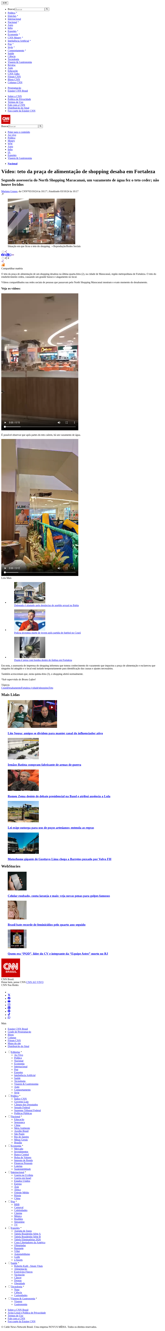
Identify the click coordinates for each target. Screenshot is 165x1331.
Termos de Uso (15, 102)
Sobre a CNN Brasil (18, 1309)
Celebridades (20, 1210)
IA (9, 152)
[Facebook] (9, 998)
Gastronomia (20, 1304)
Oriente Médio (21, 1192)
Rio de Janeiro (21, 1136)
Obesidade (19, 1283)
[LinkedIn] (9, 1008)
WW (10, 143)
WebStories (10, 866)
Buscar (11, 9)
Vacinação (19, 1274)
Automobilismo (22, 1254)
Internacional (14, 19)
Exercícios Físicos (23, 1271)
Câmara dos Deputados (26, 1104)
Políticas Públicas (23, 1113)
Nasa (16, 1289)
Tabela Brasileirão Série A (27, 1233)
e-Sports (18, 1260)
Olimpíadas (20, 1245)
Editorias (15, 1052)
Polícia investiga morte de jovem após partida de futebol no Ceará (47, 632)
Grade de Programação (19, 1031)
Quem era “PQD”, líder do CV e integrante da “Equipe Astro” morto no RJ (58, 953)
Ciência (11, 56)
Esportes (12, 31)
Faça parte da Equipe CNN (21, 110)
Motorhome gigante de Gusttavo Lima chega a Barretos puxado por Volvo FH (59, 859)
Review (12, 65)
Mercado (18, 1148)
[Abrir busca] (47, 9)
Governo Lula (21, 1101)
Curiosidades (20, 1295)
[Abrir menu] (4, 3)
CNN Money (14, 37)
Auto (10, 68)
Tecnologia (13, 59)
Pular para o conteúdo (19, 132)
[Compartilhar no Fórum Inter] (3, 265)
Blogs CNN (14, 79)
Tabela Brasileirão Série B (27, 1236)
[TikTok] (9, 1014)
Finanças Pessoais (23, 1163)
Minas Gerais (21, 1139)
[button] (82, 220)
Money (11, 140)
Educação (13, 70)
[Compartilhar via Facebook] (2, 255)
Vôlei (17, 1251)
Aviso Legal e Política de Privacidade (27, 1312)
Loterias (18, 1166)
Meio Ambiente (22, 1128)
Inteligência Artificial (18, 40)
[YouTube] (9, 1001)
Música (18, 1216)
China (17, 1198)
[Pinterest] (9, 1011)
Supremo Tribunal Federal (27, 1110)
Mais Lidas (10, 695)
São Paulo (19, 1134)
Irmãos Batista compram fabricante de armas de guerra (44, 764)
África (17, 1189)
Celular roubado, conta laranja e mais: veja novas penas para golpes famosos (59, 895)
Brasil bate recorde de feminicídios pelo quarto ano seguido (47, 924)
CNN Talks (13, 73)
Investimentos (21, 1151)
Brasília (18, 1142)
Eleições (12, 16)
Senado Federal (22, 1107)
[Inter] (10, 992)
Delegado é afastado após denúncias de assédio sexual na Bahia (46, 605)
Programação (14, 88)
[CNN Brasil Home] (18, 123)
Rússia (17, 1195)
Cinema (18, 1213)
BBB (16, 1204)
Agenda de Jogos (23, 1231)
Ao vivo (12, 135)
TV (16, 1224)
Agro (10, 25)
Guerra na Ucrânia (23, 1175)
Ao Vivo (18, 1055)
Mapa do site (14, 1043)
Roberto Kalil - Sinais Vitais (28, 1266)
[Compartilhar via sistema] (2, 261)
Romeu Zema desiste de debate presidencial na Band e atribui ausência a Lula (59, 796)
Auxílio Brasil (21, 1131)
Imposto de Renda (23, 1160)
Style (10, 47)
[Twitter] (9, 995)
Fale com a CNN (16, 105)
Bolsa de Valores (22, 1157)
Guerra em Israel (22, 1178)
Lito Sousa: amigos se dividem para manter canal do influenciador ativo (55, 733)
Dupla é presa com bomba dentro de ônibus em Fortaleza (43, 660)
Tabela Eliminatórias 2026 (27, 1239)
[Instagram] (9, 1005)
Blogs (11, 1034)
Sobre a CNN (15, 96)
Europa (18, 1183)
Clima (17, 1125)
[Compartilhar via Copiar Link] (13, 255)
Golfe (17, 1257)
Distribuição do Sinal (18, 107)
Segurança (19, 1122)
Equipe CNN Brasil (18, 90)
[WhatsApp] (9, 1018)
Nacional (12, 22)
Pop (10, 44)
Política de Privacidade (19, 99)
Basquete (19, 1248)
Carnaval (18, 1207)
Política (11, 12)
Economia (13, 34)
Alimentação (20, 1269)
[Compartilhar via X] (5, 255)
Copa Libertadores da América (29, 1242)
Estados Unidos (22, 1181)
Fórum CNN (14, 76)
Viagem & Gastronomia (20, 62)
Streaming (19, 1221)
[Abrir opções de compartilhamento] (7, 258)
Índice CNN (20, 1098)
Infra (10, 28)
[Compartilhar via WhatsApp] (10, 255)
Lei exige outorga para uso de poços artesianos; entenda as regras (51, 827)
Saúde (11, 53)
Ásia (16, 1186)
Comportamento (16, 50)
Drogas (18, 1280)
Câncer (17, 1277)
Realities (18, 1219)
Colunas (12, 1037)
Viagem (18, 1301)
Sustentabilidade (22, 1169)
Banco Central (21, 1154)
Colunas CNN (15, 82)
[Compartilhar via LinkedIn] (7, 255)
